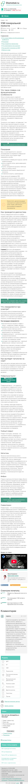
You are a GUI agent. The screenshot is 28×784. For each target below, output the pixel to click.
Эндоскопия (9, 671)
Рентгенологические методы (12, 675)
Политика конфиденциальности (16, 780)
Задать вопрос (9, 706)
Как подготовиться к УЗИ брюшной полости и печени (15, 603)
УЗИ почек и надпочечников (8, 762)
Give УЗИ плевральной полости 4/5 (25, 587)
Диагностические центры (12, 701)
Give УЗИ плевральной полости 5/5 (26, 587)
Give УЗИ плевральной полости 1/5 (21, 587)
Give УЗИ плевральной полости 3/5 (23, 587)
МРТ (7, 661)
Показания (5, 41)
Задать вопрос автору (13, 575)
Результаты (6, 735)
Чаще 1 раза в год (8, 720)
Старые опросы (7, 733)
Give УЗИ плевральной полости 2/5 (22, 587)
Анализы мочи (10, 687)
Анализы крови (10, 683)
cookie (17, 783)
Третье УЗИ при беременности (9, 755)
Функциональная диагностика (11, 679)
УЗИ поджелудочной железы (8, 748)
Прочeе (8, 696)
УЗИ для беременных (6, 751)
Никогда (5, 727)
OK (21, 783)
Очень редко (6, 725)
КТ (7, 664)
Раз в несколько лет (9, 724)
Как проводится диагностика (10, 44)
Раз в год (5, 722)
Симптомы (9, 693)
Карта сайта (9, 778)
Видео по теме (6, 50)
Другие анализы (10, 690)
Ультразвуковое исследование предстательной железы (8, 759)
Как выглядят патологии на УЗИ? (11, 48)
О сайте (3, 778)
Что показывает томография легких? (8, 380)
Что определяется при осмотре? (11, 46)
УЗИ (7, 668)
